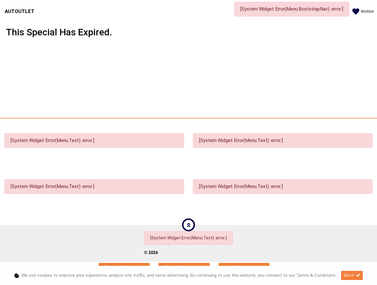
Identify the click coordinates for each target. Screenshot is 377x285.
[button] (188, 224)
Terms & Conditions (315, 275)
